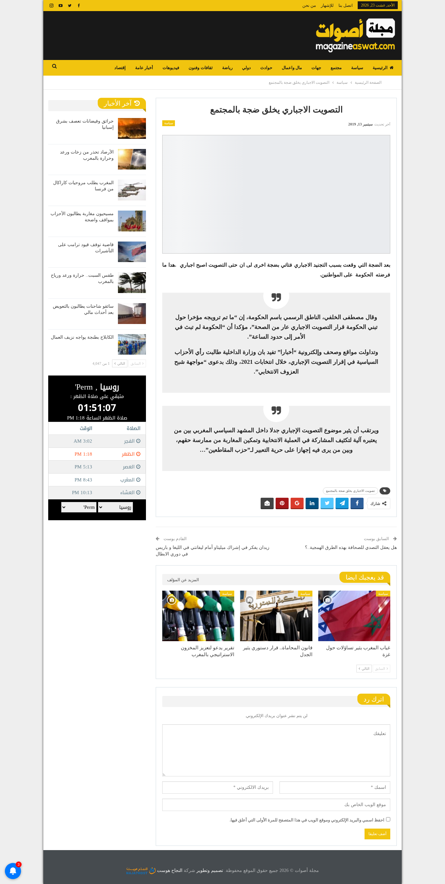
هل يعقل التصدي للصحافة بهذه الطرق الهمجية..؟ (351, 547)
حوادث (266, 67)
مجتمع (336, 67)
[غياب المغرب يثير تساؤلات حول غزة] (354, 616)
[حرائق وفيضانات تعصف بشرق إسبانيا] (132, 128)
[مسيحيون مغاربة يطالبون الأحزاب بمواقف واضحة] (132, 221)
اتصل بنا (345, 5)
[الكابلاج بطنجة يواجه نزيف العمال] (132, 344)
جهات (316, 67)
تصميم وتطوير (209, 870)
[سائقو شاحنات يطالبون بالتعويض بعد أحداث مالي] (132, 313)
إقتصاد (120, 67)
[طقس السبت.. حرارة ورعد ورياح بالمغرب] (132, 282)
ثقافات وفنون (200, 67)
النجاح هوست (169, 870)
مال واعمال (292, 67)
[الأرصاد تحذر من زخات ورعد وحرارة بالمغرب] (132, 159)
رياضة (227, 67)
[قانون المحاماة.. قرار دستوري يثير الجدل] (276, 616)
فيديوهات (171, 67)
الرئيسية (380, 67)
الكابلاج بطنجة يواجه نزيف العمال (82, 337)
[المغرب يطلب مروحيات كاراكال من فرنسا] (132, 190)
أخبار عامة (144, 67)
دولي (246, 67)
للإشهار (327, 5)
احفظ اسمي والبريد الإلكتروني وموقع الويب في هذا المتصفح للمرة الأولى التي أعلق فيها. (307, 820)
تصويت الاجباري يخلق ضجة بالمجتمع (350, 491)
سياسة (357, 67)
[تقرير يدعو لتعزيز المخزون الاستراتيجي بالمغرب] (198, 616)
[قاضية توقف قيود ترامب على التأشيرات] (132, 252)
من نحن (309, 5)
